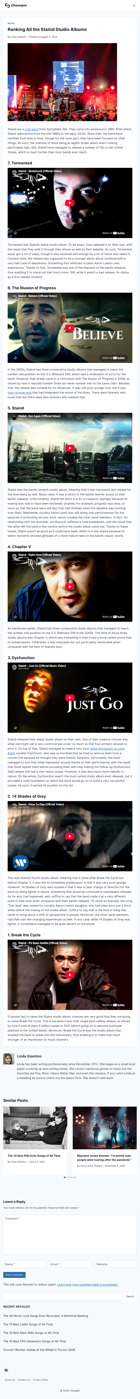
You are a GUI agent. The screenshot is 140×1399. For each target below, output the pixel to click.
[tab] (64, 1177)
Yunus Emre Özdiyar (91, 1166)
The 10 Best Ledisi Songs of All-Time (28, 1324)
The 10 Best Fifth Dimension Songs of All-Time (34, 1341)
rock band (31, 129)
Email (55, 1264)
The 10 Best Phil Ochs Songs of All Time (34, 1155)
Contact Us (24, 1379)
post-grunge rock (20, 392)
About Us (10, 1379)
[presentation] (35, 1128)
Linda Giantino (18, 36)
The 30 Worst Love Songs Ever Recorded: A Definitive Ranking (45, 1316)
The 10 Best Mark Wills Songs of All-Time (31, 1333)
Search (130, 1296)
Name (10, 1264)
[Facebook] (6, 1370)
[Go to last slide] (7, 1141)
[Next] (132, 1141)
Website (102, 1264)
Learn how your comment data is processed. (87, 1284)
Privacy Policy (40, 1379)
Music (11, 23)
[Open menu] (134, 5)
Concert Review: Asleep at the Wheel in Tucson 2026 (39, 1349)
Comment (12, 1218)
